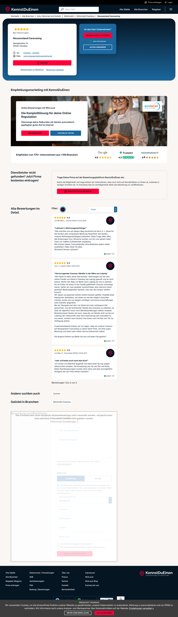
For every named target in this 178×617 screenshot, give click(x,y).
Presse (65, 577)
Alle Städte (124, 9)
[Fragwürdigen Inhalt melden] (113, 254)
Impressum (90, 573)
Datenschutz (34, 573)
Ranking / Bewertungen (39, 589)
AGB (31, 577)
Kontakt (65, 585)
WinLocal (89, 577)
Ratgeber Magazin (14, 581)
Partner (65, 581)
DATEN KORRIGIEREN (98, 47)
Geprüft (109, 254)
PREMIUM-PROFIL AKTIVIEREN (97, 35)
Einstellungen (48, 573)
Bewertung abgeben (55, 70)
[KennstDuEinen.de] (22, 9)
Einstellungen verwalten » (141, 608)
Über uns (66, 573)
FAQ (31, 585)
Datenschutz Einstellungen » (64, 421)
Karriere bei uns (92, 585)
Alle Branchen (141, 9)
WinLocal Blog (91, 581)
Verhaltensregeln (36, 581)
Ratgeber (156, 9)
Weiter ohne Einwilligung (78, 613)
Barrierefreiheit (68, 589)
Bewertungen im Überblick (32, 69)
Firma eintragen (12, 585)
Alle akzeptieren (104, 613)
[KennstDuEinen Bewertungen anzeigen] (63, 209)
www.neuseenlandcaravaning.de (37, 56)
